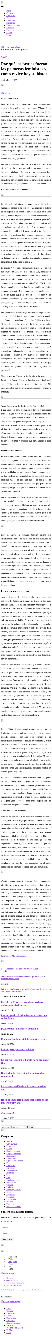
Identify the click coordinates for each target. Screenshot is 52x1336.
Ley (8, 1175)
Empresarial (11, 1156)
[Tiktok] (12, 39)
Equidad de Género (14, 1161)
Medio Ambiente (13, 1180)
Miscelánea (11, 1182)
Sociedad (10, 28)
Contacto (9, 1278)
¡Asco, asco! (7, 1113)
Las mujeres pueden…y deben (17, 1049)
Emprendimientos (13, 1153)
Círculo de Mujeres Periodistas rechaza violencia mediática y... (22, 1003)
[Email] (8, 39)
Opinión (9, 13)
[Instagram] (6, 39)
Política (9, 1187)
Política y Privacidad (14, 1285)
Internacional (6, 956)
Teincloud (41, 1290)
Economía (10, 1146)
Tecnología (11, 1199)
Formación (10, 15)
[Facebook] (2, 39)
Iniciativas (10, 23)
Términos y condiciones (15, 1283)
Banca (9, 1141)
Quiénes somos (12, 1280)
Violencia (10, 1202)
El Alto (9, 32)
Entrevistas (11, 20)
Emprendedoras (13, 25)
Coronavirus (11, 1144)
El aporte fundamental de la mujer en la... (24, 1039)
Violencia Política (13, 1206)
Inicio (8, 11)
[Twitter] (4, 39)
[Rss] (10, 39)
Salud (8, 35)
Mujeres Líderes (19, 956)
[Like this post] (3, 969)
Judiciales (10, 1173)
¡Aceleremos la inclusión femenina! (20, 1028)
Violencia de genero (14, 30)
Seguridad (10, 1194)
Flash (8, 18)
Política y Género (13, 1190)
